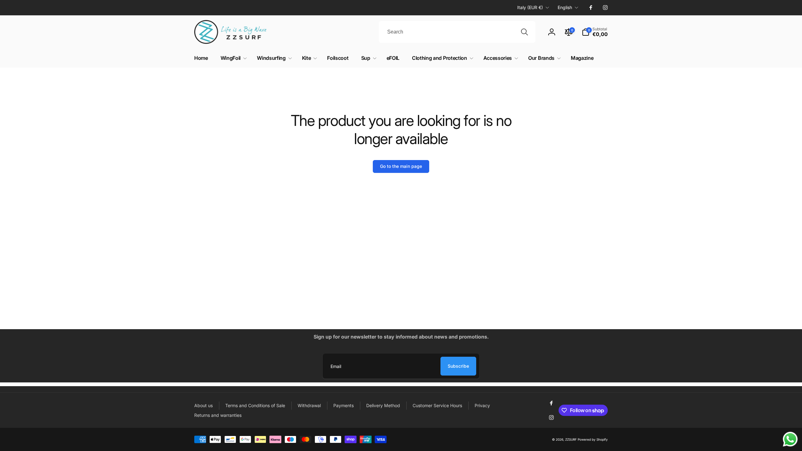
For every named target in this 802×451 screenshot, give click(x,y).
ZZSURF (571, 439)
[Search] (524, 32)
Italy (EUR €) (530, 7)
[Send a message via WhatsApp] (790, 439)
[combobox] (457, 32)
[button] (232, 58)
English (565, 7)
